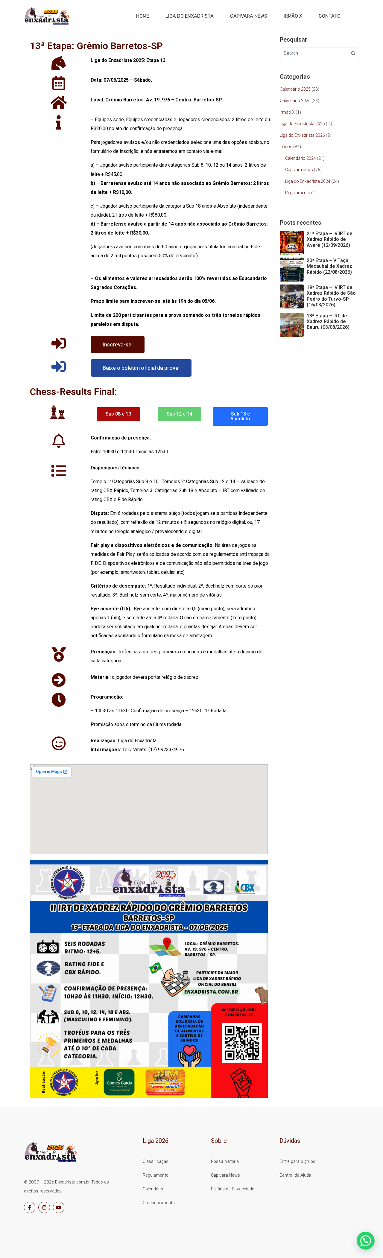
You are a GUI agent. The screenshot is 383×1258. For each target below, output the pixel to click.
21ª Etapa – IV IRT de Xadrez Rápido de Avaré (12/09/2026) (329, 239)
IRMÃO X (293, 16)
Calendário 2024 (300, 158)
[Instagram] (44, 1207)
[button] (366, 1241)
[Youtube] (58, 1207)
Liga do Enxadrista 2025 (302, 123)
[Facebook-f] (29, 1207)
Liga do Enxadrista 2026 (302, 135)
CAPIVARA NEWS (248, 16)
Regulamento (297, 192)
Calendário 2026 (295, 100)
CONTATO (330, 16)
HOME (142, 16)
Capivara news (299, 169)
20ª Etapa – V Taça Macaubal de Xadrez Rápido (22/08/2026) (329, 266)
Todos (286, 146)
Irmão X (287, 112)
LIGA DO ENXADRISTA (189, 16)
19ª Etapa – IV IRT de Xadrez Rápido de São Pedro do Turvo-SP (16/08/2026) (331, 296)
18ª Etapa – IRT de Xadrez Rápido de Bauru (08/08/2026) (328, 321)
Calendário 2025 (295, 89)
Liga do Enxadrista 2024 (307, 181)
